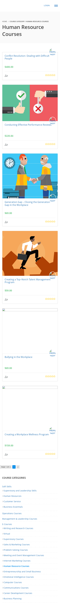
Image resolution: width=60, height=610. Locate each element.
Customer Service (12, 501)
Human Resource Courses (16, 566)
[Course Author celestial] (53, 52)
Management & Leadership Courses (19, 518)
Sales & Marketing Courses (17, 544)
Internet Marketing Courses (17, 560)
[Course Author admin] (53, 198)
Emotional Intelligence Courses (19, 577)
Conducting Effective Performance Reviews (28, 124)
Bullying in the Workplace (18, 357)
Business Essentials (13, 506)
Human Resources (12, 496)
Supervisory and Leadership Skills (20, 490)
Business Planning (13, 598)
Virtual (7, 533)
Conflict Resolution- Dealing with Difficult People (27, 57)
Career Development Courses (18, 593)
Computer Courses (13, 582)
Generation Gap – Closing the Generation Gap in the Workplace (27, 203)
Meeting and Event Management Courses (24, 555)
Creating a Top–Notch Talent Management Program (28, 281)
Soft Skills (7, 486)
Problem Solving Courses (16, 550)
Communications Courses (16, 587)
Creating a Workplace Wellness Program (27, 434)
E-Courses (7, 524)
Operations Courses (12, 513)
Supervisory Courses (14, 539)
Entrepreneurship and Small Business (22, 571)
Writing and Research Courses (18, 528)
